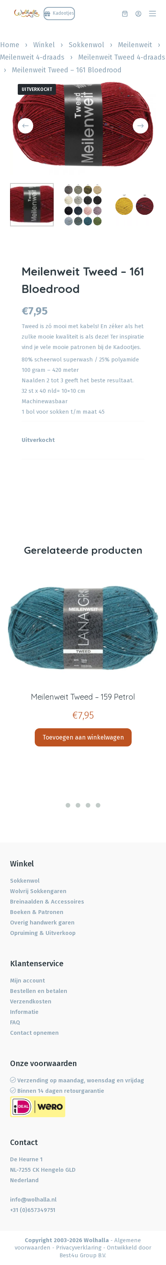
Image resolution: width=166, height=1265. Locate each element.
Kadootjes (126, 347)
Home (9, 45)
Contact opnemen (34, 1032)
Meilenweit (135, 45)
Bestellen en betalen (38, 991)
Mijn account (27, 980)
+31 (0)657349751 (32, 1210)
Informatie (24, 1011)
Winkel (44, 45)
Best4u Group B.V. (82, 1255)
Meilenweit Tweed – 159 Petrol (83, 697)
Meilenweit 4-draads (32, 57)
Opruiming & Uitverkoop (43, 932)
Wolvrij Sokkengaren (38, 891)
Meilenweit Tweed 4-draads (121, 57)
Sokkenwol (86, 45)
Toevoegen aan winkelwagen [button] (83, 737)
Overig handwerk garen (42, 922)
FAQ (15, 1022)
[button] (68, 805)
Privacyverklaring (79, 1247)
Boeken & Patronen (36, 912)
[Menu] (152, 13)
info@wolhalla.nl (33, 1199)
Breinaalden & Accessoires (47, 901)
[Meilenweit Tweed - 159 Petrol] (83, 628)
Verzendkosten (30, 1001)
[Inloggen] (138, 14)
